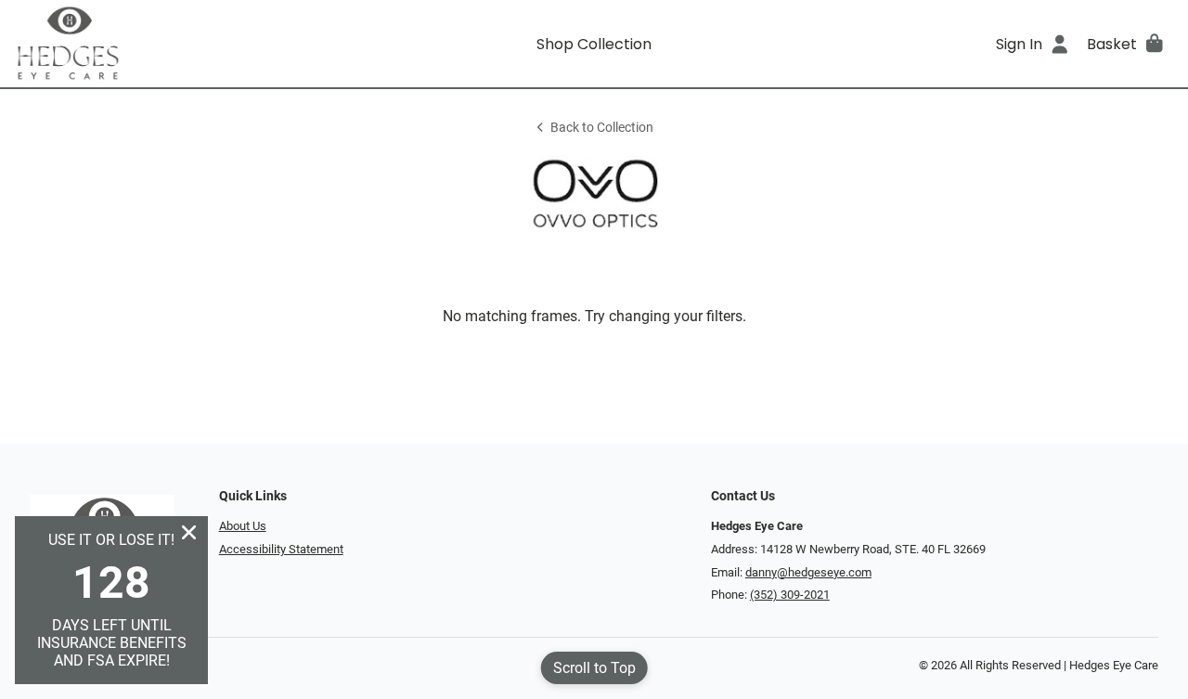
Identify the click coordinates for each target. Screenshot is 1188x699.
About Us (242, 526)
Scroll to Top (594, 668)
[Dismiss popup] (189, 532)
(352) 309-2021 (790, 595)
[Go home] (159, 43)
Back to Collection (601, 128)
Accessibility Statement (281, 549)
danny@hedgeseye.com (808, 572)
